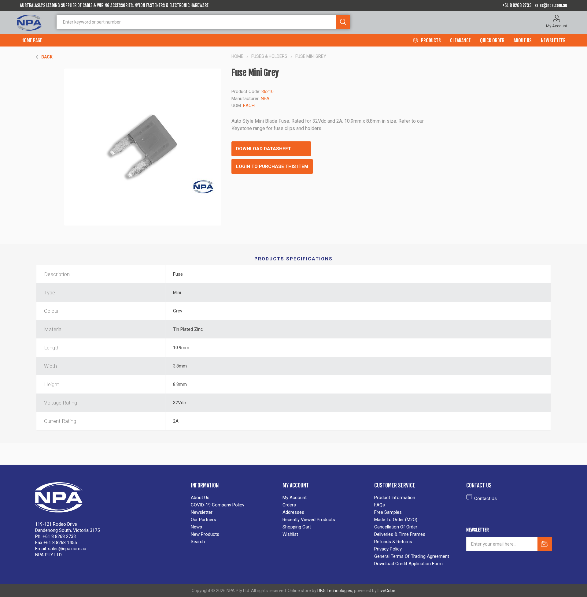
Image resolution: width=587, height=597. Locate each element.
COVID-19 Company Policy (217, 505)
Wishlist (290, 534)
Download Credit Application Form (408, 563)
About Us (200, 497)
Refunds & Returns (393, 541)
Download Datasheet (263, 148)
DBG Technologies (334, 590)
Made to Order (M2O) (395, 519)
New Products (205, 534)
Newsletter (201, 512)
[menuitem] (233, 497)
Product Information (394, 497)
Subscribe (544, 544)
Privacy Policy (388, 549)
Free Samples (388, 512)
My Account (556, 26)
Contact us (485, 498)
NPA (265, 98)
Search (343, 22)
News (196, 527)
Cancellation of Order (395, 527)
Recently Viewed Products (308, 519)
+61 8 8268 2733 (517, 5)
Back (47, 56)
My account (294, 497)
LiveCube (386, 590)
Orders (289, 505)
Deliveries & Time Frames (399, 534)
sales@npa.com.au (550, 5)
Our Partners (203, 519)
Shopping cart (296, 527)
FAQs (379, 505)
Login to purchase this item (272, 166)
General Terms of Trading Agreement (411, 556)
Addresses (293, 512)
